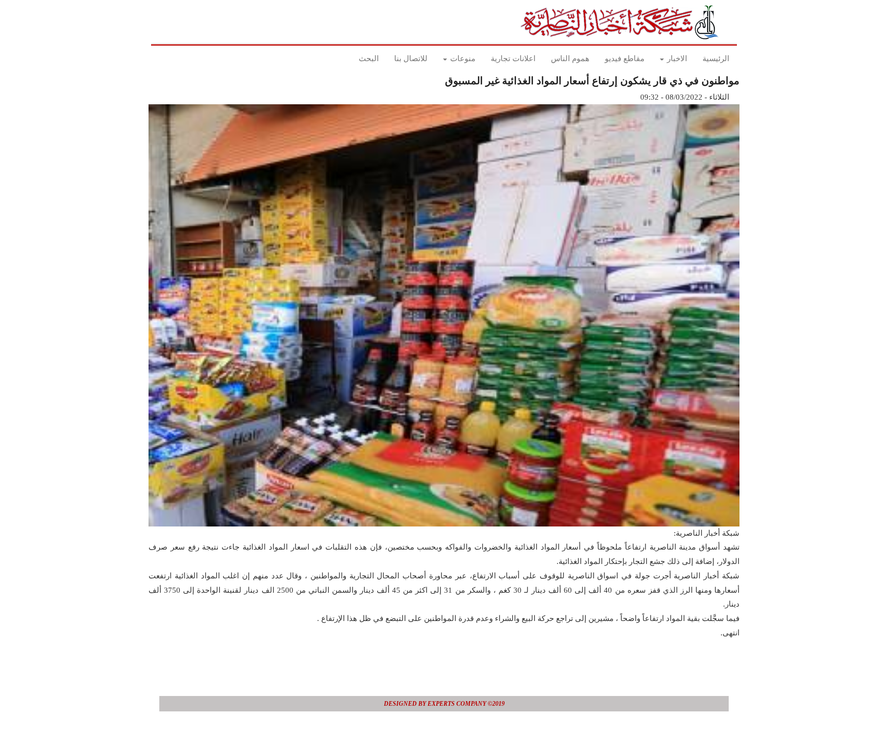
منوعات (461, 58)
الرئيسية (715, 58)
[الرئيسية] (622, 22)
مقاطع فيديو (624, 58)
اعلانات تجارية (513, 58)
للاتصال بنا (411, 58)
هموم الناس (570, 58)
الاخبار (676, 58)
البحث (369, 58)
